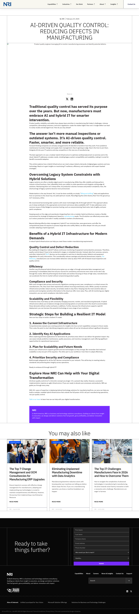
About (88, 573)
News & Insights (107, 573)
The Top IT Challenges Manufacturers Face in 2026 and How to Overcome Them (111, 472)
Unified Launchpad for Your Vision (31, 602)
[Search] (129, 581)
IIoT (47, 254)
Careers (96, 573)
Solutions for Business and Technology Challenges (89, 602)
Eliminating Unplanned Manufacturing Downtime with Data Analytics (67, 472)
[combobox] (107, 581)
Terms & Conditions (39, 611)
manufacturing (69, 216)
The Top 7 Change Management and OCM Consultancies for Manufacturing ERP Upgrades (27, 474)
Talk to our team (35, 399)
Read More (13, 502)
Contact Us (119, 573)
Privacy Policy (50, 611)
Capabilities (79, 573)
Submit (101, 563)
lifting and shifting (87, 193)
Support (129, 573)
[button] (67, 99)
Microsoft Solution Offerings (57, 602)
